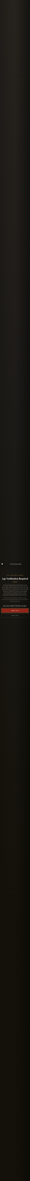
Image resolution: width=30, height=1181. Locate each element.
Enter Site (15, 610)
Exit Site (15, 615)
